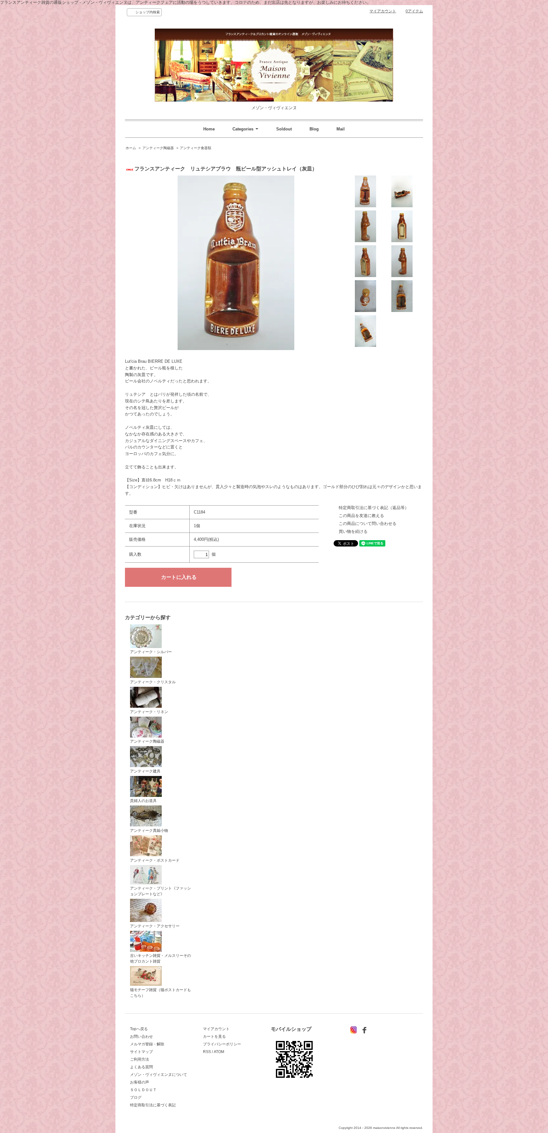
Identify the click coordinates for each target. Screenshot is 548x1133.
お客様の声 (139, 1082)
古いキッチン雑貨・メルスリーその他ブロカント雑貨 (160, 958)
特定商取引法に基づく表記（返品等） (374, 507)
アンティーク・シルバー (151, 652)
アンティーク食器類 (195, 148)
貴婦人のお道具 (143, 800)
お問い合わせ (141, 1036)
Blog (314, 129)
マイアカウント (382, 11)
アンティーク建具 (145, 771)
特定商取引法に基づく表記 (153, 1105)
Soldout (284, 129)
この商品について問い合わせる (367, 523)
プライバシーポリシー (222, 1044)
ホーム (131, 148)
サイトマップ (141, 1052)
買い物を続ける (353, 531)
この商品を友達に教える (361, 515)
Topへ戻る (139, 1029)
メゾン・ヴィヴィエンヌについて (158, 1074)
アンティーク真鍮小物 (149, 830)
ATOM (219, 1052)
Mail (340, 129)
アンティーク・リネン (149, 712)
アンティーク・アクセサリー (154, 926)
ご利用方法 (139, 1059)
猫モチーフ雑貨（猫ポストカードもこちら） (160, 993)
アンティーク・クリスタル (153, 682)
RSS (207, 1052)
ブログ (135, 1097)
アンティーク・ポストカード (154, 860)
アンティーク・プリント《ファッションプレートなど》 (160, 891)
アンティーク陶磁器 (158, 148)
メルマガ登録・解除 (147, 1044)
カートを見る (214, 1036)
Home (209, 129)
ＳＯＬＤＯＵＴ (143, 1090)
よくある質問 (141, 1067)
